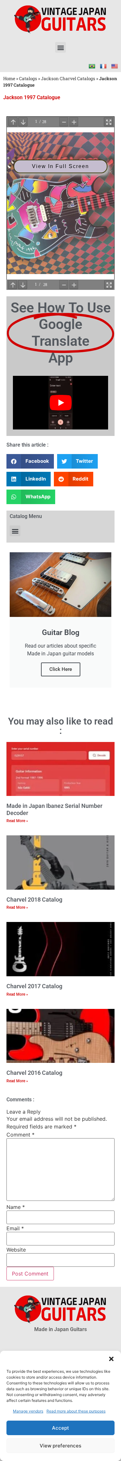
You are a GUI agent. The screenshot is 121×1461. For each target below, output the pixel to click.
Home (9, 78)
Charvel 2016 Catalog (34, 1072)
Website (16, 1249)
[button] (111, 1359)
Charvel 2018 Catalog (34, 899)
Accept (60, 1428)
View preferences (60, 1446)
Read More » (17, 821)
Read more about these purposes (76, 1411)
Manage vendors (28, 1411)
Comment (20, 1134)
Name (15, 1207)
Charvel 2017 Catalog (34, 986)
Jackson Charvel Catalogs (68, 78)
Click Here (60, 669)
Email (15, 1228)
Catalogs (28, 78)
